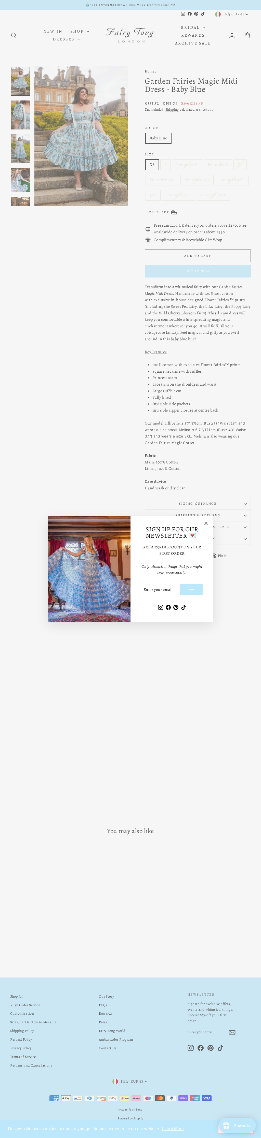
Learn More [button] (173, 1129)
